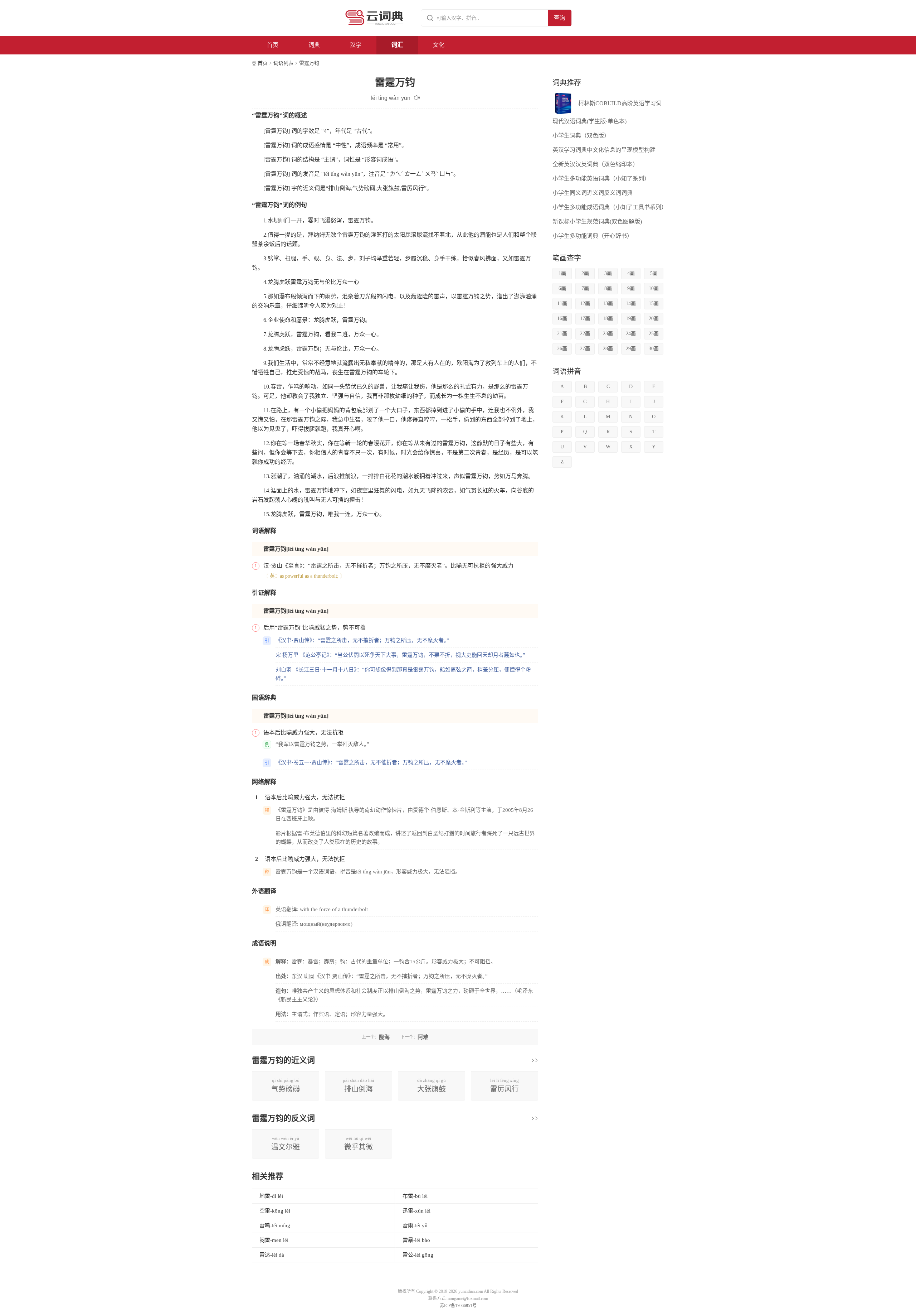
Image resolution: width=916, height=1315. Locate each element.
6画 (562, 288)
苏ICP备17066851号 (458, 1305)
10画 (654, 288)
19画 (631, 318)
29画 (631, 348)
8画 (608, 288)
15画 (654, 303)
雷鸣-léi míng (274, 1225)
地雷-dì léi (271, 1196)
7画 (585, 288)
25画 (654, 333)
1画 (562, 273)
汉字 (355, 45)
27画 (585, 348)
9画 (631, 288)
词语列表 (283, 63)
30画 (654, 348)
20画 (654, 318)
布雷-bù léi (415, 1196)
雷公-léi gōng (418, 1255)
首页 (272, 45)
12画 (585, 303)
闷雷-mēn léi (273, 1240)
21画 (562, 333)
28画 (608, 348)
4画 (631, 273)
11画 (562, 303)
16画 (562, 318)
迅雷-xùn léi (416, 1211)
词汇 (397, 45)
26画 (562, 348)
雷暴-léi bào (416, 1240)
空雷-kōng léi (274, 1211)
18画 (608, 318)
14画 (631, 303)
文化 (438, 45)
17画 (585, 318)
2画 (585, 273)
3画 (608, 273)
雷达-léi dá (271, 1255)
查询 (559, 18)
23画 (608, 333)
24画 (631, 333)
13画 (608, 303)
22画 (585, 333)
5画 (654, 273)
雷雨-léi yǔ (415, 1225)
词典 (314, 45)
